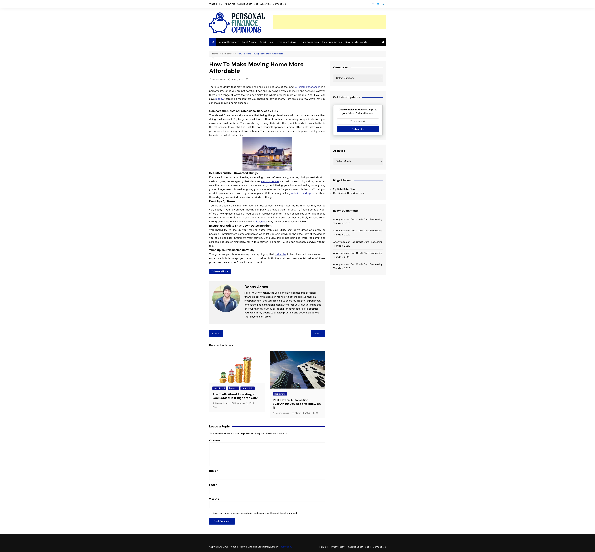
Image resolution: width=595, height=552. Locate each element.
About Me (230, 3)
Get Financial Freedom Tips (348, 193)
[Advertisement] (329, 22)
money (219, 98)
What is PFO (216, 3)
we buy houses (270, 181)
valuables (280, 254)
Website (214, 499)
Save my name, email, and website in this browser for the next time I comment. (255, 513)
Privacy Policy (337, 547)
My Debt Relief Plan (344, 189)
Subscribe (358, 129)
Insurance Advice (332, 42)
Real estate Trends (356, 42)
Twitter (378, 4)
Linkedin (383, 4)
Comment (216, 440)
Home (323, 547)
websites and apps (302, 193)
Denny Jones (218, 79)
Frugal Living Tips (309, 42)
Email (213, 484)
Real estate (247, 388)
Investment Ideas (286, 42)
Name (213, 470)
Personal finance (227, 42)
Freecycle (261, 221)
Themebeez (285, 546)
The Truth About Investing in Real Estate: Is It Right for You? (235, 396)
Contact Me (279, 3)
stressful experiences (307, 86)
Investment (219, 388)
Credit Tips (266, 42)
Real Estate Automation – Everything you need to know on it (297, 403)
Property (233, 388)
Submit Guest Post (247, 3)
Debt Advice (249, 42)
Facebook (373, 4)
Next (316, 333)
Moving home (221, 271)
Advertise (265, 3)
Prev (217, 333)
